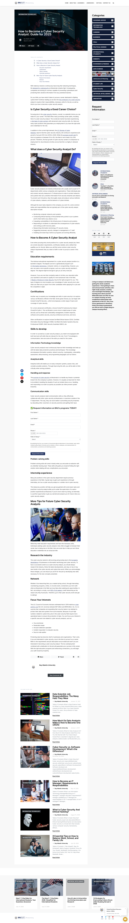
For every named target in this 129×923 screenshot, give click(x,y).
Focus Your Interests (44, 81)
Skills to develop (43, 71)
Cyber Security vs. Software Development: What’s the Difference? (66, 749)
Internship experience (44, 73)
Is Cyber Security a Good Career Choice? (48, 60)
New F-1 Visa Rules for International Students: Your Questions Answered (106, 177)
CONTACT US (106, 3)
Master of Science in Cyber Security (43, 280)
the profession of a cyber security (69, 100)
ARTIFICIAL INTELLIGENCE (100, 194)
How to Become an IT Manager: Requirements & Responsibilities (65, 783)
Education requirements (45, 67)
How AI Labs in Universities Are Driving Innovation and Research (103, 196)
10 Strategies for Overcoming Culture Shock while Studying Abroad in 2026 (106, 208)
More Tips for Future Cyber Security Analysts (49, 75)
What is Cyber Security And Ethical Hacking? (66, 810)
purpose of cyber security (41, 377)
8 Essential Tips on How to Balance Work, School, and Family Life (65, 838)
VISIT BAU (99, 3)
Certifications (42, 69)
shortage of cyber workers (40, 121)
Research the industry (44, 77)
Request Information (38, 453)
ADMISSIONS (90, 3)
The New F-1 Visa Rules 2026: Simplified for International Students (107, 187)
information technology (39, 266)
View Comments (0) (56, 675)
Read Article (56, 715)
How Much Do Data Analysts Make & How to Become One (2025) (66, 722)
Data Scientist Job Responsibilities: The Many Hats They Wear (66, 696)
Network (41, 79)
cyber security (47, 114)
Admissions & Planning (107, 215)
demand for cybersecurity (41, 88)
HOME (66, 3)
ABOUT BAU (73, 3)
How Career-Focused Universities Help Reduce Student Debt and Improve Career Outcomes (107, 219)
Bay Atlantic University (29, 38)
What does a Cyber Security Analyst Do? (48, 63)
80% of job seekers (56, 590)
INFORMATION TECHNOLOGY (27, 14)
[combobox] (33, 433)
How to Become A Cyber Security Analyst (48, 65)
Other (102, 184)
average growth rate (69, 135)
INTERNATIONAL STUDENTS (25, 881)
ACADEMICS (80, 3)
